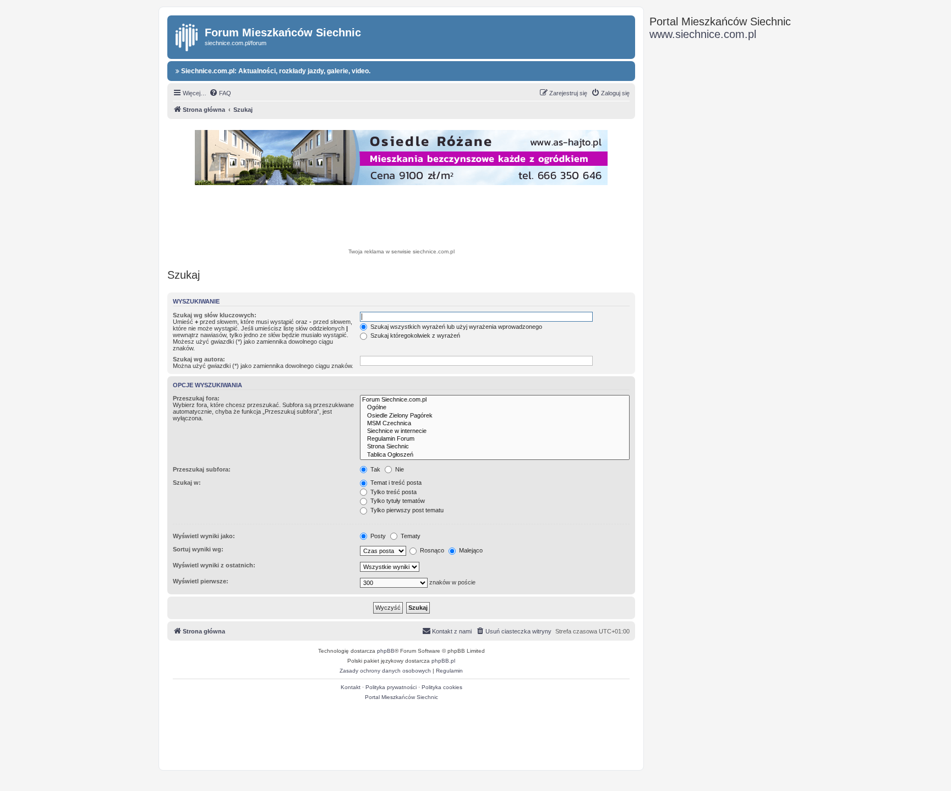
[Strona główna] (187, 35)
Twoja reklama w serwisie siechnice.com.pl (401, 251)
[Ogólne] (494, 407)
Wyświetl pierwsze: (200, 581)
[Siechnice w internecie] (494, 431)
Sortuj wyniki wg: (198, 549)
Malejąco (470, 550)
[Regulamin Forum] (494, 439)
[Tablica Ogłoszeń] (494, 455)
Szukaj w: (187, 482)
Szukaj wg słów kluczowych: (214, 315)
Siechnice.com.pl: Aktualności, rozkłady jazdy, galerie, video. (274, 71)
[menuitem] (220, 93)
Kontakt (350, 687)
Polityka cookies (442, 687)
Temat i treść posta (395, 482)
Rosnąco (431, 550)
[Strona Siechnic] (494, 447)
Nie (398, 469)
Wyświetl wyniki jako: (204, 536)
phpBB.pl (443, 661)
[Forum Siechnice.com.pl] (494, 400)
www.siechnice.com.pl (702, 34)
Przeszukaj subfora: (202, 469)
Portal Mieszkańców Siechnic (401, 697)
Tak (374, 469)
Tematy (409, 536)
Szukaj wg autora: (199, 359)
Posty (377, 536)
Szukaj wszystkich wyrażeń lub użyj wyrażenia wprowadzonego (455, 326)
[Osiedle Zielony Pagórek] (494, 416)
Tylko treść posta (393, 492)
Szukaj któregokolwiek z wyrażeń (414, 335)
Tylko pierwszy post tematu (406, 510)
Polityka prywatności (391, 687)
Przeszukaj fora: (196, 398)
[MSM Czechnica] (494, 423)
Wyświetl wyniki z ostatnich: (214, 565)
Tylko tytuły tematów (397, 500)
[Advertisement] (401, 218)
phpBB (386, 651)
